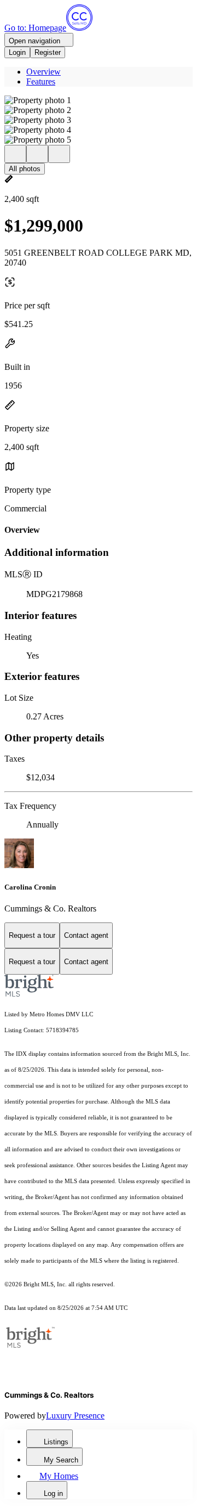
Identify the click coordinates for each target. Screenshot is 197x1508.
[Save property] (37, 154)
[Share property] (59, 154)
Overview (43, 71)
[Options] (15, 154)
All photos (24, 169)
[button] (98, 100)
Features (40, 81)
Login (17, 52)
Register (47, 52)
